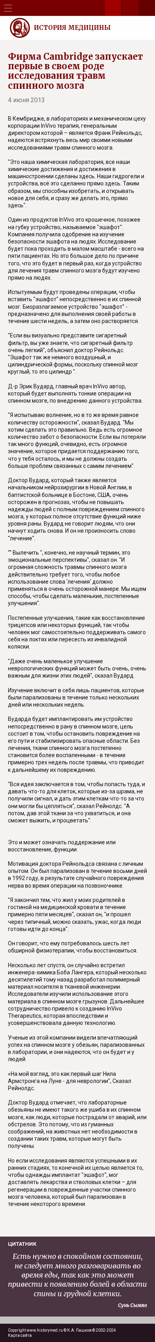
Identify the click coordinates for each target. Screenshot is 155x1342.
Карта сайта (20, 1335)
